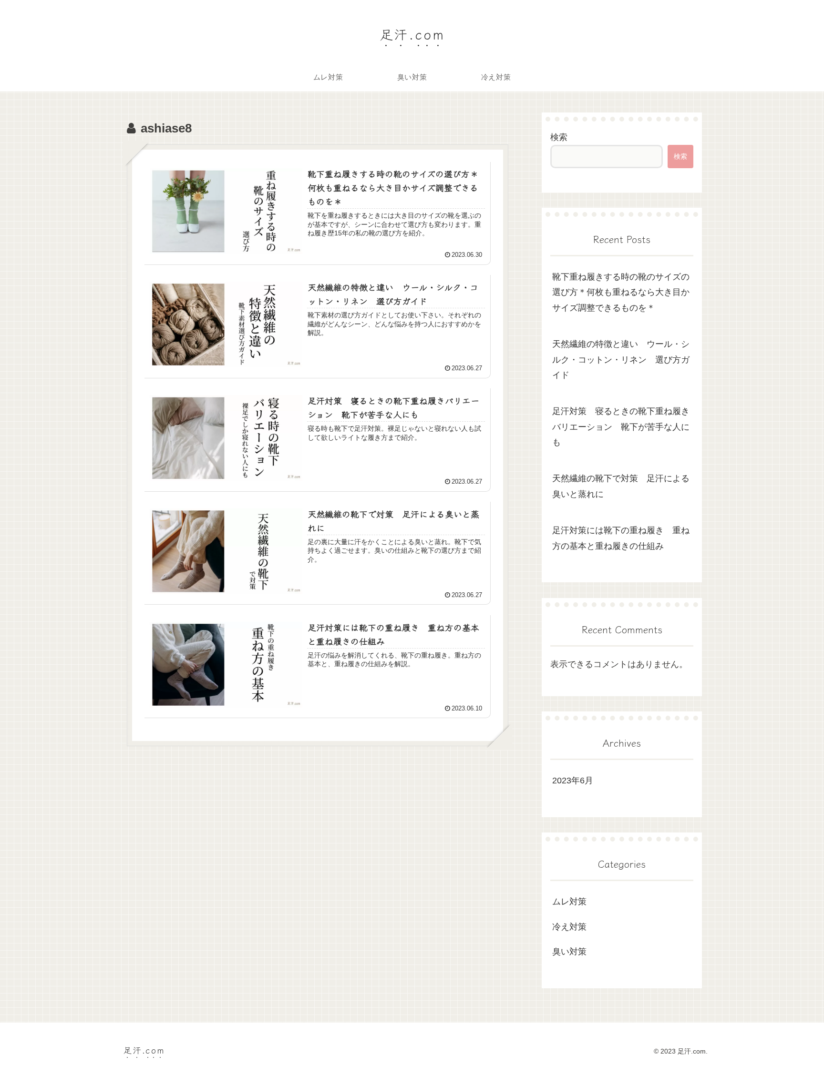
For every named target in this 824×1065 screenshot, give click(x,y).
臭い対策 (569, 951)
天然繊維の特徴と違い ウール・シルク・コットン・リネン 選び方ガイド (621, 359)
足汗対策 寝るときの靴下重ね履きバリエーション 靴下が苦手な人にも (621, 426)
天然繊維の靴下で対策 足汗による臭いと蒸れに (621, 486)
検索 (558, 137)
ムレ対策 (569, 901)
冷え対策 (569, 927)
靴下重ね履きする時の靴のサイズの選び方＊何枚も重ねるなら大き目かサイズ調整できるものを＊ (621, 292)
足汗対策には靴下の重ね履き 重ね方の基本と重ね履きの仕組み (621, 538)
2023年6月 (572, 780)
